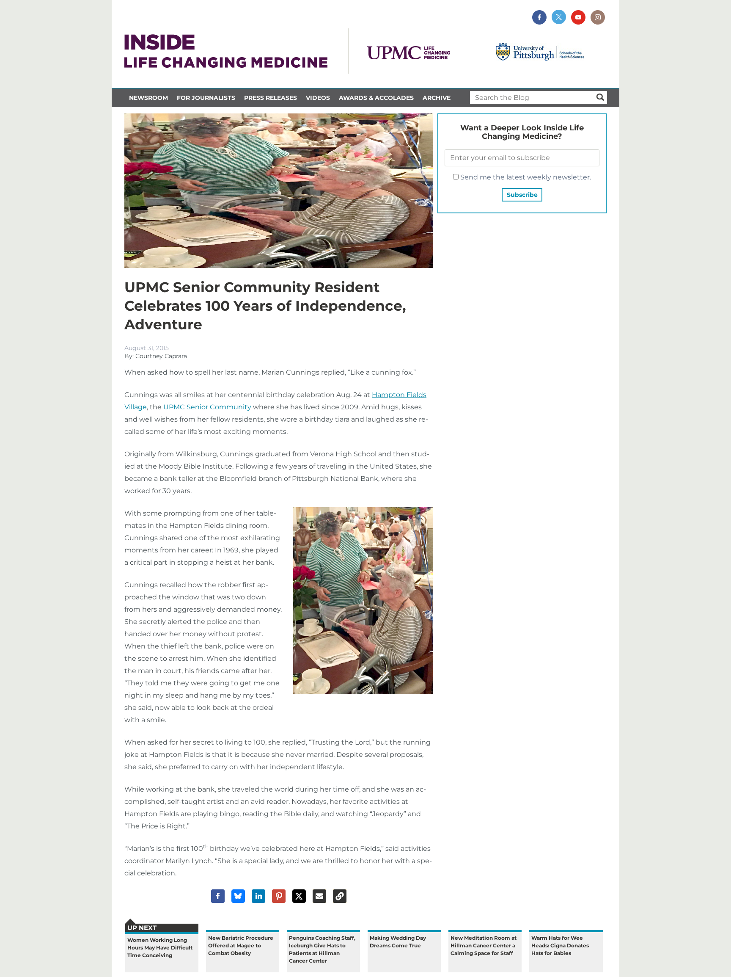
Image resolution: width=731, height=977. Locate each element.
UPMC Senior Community (207, 407)
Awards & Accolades (376, 98)
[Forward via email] (319, 896)
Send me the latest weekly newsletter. (525, 177)
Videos (318, 98)
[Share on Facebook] (218, 896)
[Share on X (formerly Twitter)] (299, 896)
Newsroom (148, 98)
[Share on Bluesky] (238, 896)
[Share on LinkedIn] (258, 896)
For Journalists (206, 98)
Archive (437, 98)
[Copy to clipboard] (339, 896)
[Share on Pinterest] (279, 896)
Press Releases (270, 98)
